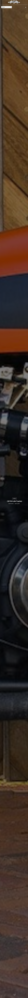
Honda (14, 498)
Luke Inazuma (11, 503)
